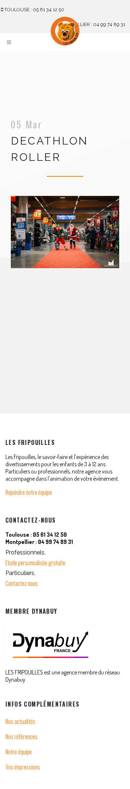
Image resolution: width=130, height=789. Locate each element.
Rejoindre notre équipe (28, 492)
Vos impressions (22, 767)
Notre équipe (18, 751)
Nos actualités (20, 721)
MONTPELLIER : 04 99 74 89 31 (91, 24)
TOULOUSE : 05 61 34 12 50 (33, 9)
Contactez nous (21, 583)
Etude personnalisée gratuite (35, 562)
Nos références (21, 736)
